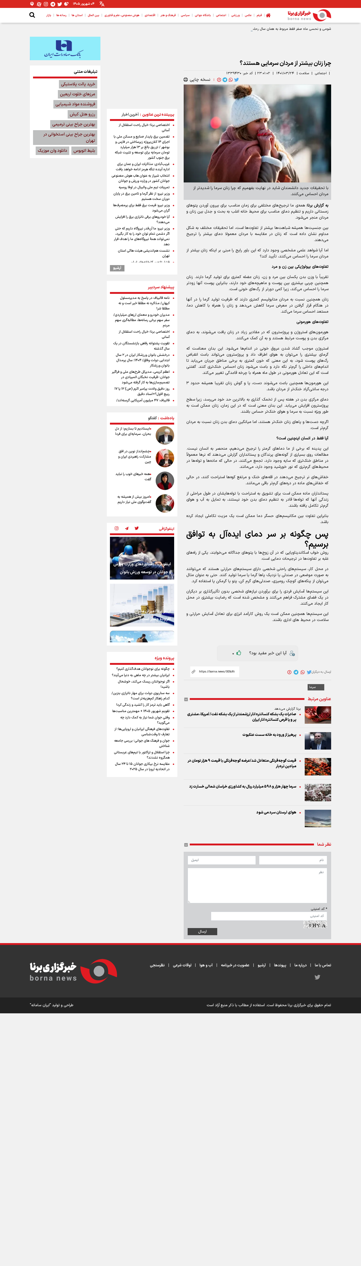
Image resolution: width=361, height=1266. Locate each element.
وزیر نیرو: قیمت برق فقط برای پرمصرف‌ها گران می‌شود (141, 208)
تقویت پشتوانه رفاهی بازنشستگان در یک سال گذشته (141, 346)
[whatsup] (230, 79)
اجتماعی (321, 73)
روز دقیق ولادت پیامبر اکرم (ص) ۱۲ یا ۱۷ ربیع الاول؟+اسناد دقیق (142, 391)
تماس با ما (323, 965)
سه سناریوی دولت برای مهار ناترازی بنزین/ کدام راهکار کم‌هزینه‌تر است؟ (141, 696)
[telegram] (224, 79)
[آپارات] (39, 4)
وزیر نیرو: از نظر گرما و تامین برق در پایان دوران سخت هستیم (141, 196)
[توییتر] (59, 4)
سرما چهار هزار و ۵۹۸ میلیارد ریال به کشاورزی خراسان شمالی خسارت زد (242, 786)
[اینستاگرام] (46, 4)
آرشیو (117, 268)
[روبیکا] (66, 4)
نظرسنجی (157, 965)
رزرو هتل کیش (82, 114)
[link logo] (309, 15)
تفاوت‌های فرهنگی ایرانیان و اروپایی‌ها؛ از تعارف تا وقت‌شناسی (142, 732)
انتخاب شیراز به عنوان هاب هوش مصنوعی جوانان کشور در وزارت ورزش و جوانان (141, 178)
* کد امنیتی (319, 909)
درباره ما (300, 965)
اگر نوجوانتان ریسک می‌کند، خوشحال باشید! (144, 684)
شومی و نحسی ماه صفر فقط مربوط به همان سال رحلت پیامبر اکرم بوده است (275, 29)
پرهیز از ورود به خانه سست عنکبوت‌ (269, 735)
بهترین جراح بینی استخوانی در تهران (69, 137)
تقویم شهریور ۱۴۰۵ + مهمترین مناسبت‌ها (141, 711)
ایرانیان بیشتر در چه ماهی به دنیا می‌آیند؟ (141, 675)
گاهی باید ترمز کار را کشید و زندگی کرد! (143, 705)
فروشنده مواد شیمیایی (75, 104)
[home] (268, 15)
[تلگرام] (52, 4)
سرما (312, 687)
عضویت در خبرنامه (235, 965)
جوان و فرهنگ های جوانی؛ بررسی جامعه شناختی (142, 743)
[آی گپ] (32, 4)
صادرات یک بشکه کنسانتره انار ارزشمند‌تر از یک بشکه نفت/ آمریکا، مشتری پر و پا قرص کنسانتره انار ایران (241, 717)
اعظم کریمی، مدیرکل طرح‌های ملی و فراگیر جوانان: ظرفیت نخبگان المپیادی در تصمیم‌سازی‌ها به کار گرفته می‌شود (141, 377)
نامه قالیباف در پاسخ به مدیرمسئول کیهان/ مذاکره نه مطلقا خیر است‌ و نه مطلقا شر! (144, 303)
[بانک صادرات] (65, 48)
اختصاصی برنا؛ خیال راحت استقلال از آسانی (144, 128)
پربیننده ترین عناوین (158, 114)
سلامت (304, 73)
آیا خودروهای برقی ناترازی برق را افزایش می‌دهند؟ (142, 219)
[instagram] (116, 529)
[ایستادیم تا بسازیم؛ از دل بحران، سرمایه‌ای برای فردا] (165, 435)
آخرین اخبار (130, 114)
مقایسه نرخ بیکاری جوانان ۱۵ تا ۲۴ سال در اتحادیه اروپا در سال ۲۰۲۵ (142, 766)
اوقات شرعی (182, 965)
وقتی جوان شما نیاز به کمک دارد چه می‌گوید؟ (145, 720)
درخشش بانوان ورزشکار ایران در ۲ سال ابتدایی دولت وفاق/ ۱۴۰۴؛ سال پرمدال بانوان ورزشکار (143, 360)
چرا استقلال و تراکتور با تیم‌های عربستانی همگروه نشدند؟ (142, 755)
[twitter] (236, 79)
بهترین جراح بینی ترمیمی (73, 124)
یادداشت (167, 418)
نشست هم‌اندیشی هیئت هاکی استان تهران (144, 253)
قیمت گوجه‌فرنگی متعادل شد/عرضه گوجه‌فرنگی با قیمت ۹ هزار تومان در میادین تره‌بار (242, 763)
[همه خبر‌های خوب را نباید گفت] (165, 481)
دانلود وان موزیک (52, 151)
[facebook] (218, 79)
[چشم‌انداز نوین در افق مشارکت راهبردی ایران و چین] (165, 458)
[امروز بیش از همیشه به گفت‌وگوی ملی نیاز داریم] (165, 503)
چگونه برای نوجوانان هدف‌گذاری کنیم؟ (143, 669)
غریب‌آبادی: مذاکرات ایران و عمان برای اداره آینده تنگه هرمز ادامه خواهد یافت (143, 167)
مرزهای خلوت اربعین (77, 94)
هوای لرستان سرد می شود (276, 812)
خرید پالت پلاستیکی (78, 84)
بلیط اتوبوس (84, 151)
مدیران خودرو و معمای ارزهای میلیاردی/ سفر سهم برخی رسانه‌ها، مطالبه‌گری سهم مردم (141, 320)
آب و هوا (206, 965)
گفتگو (152, 418)
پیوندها (280, 965)
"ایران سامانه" (40, 1005)
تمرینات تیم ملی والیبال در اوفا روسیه (144, 187)
